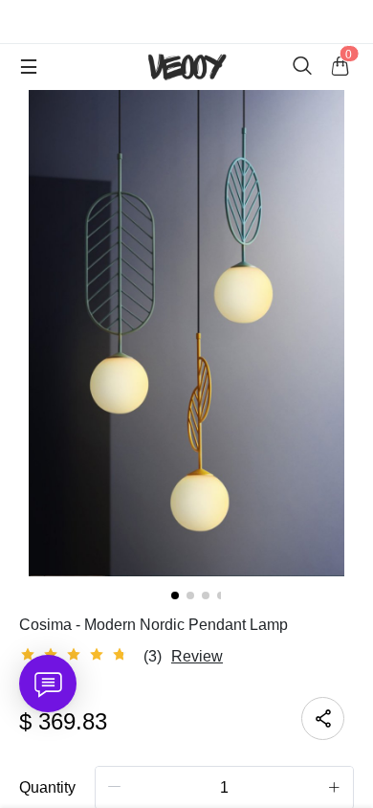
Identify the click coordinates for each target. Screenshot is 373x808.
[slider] (76, 654)
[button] (115, 787)
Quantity (47, 787)
